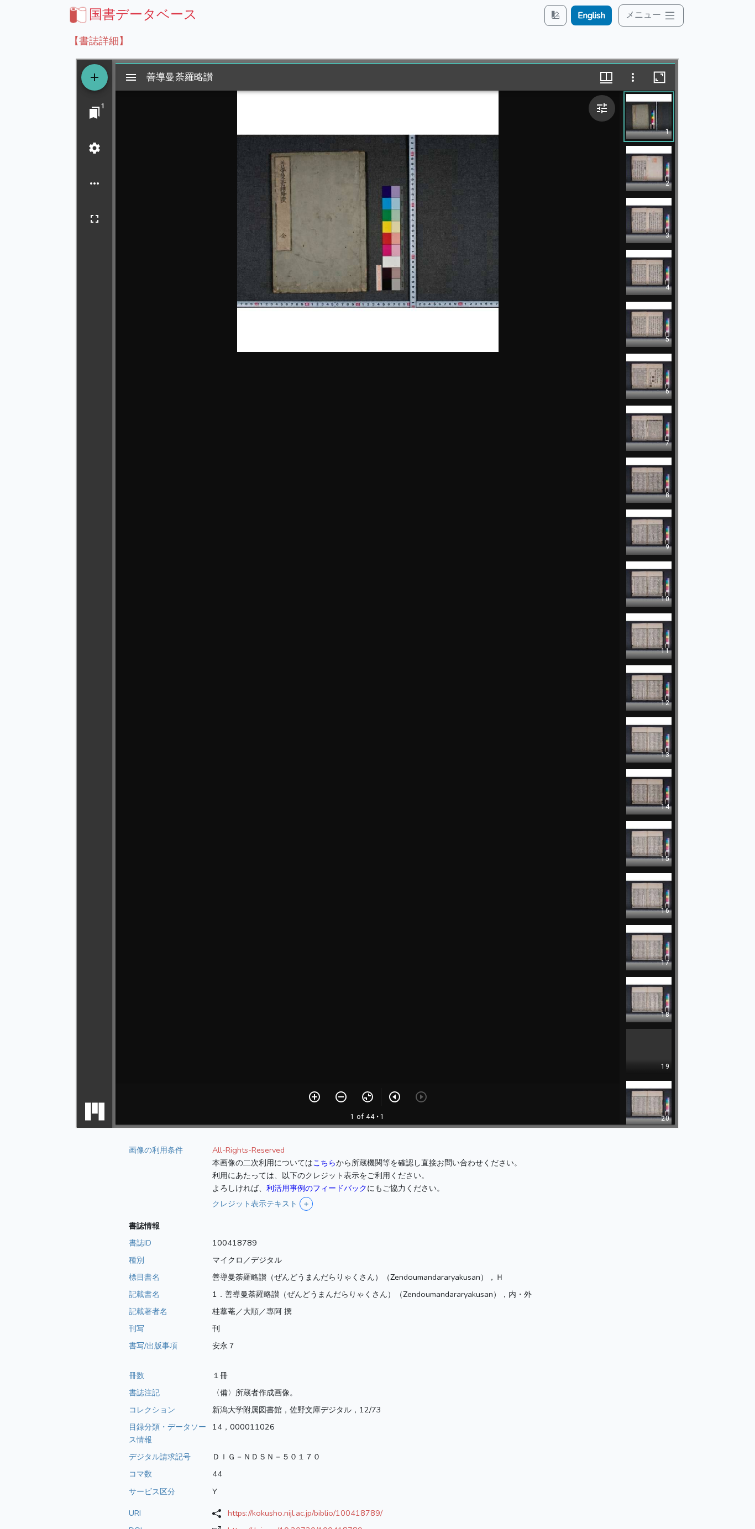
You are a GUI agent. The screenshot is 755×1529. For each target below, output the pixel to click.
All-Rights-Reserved (248, 1149)
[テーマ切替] (555, 15)
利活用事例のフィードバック (316, 1188)
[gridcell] (132, 14)
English (591, 15)
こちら (324, 1162)
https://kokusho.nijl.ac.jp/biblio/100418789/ (305, 1513)
